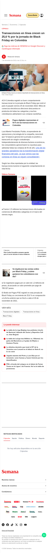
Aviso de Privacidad (10, 531)
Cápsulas (22, 25)
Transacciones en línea (31, 312)
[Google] (3, 524)
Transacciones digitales (11, 312)
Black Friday (7, 316)
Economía (13, 25)
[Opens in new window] (7, 524)
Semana (5, 25)
